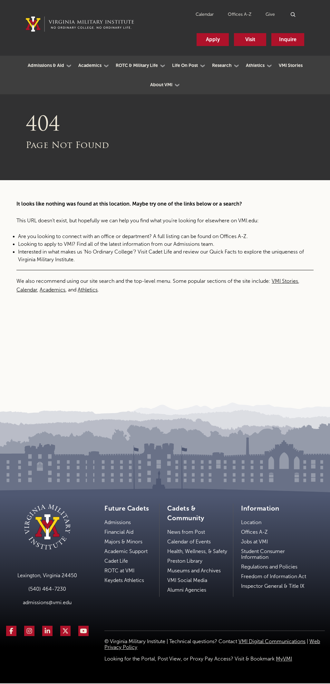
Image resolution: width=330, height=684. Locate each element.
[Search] (293, 14)
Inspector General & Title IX (272, 586)
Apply (213, 39)
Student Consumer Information (263, 554)
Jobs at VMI (254, 541)
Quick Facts (223, 251)
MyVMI (284, 658)
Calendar (205, 14)
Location (251, 522)
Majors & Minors (123, 541)
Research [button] (222, 65)
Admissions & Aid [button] (46, 65)
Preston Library (184, 561)
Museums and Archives (194, 570)
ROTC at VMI (119, 570)
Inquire (287, 39)
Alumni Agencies (186, 590)
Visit (250, 39)
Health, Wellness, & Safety (197, 551)
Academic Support (126, 551)
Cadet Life (160, 251)
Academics (52, 289)
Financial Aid (118, 532)
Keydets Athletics (124, 580)
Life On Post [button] (185, 65)
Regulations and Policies (269, 566)
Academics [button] (90, 65)
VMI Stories (291, 65)
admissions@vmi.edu (47, 602)
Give (270, 14)
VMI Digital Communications (272, 641)
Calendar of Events (189, 541)
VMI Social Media (187, 580)
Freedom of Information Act (273, 576)
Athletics (88, 289)
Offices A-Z (239, 14)
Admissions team (193, 244)
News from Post (186, 532)
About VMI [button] (161, 84)
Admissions (117, 522)
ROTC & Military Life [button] (137, 65)
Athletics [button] (255, 65)
